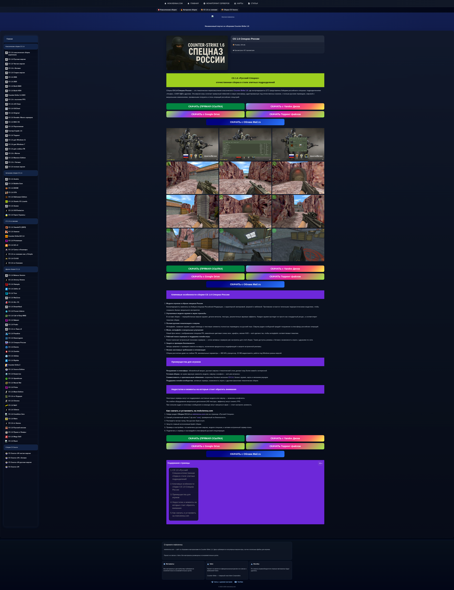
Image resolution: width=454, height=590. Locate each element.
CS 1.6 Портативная (15, 126)
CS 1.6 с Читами (14, 162)
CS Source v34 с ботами (17, 458)
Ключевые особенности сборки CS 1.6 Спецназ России (183, 487)
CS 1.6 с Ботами (14, 68)
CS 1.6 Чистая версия (16, 64)
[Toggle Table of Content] (319, 463)
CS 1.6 (231, 377)
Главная (10, 39)
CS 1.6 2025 (12, 82)
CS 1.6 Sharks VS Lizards (17, 201)
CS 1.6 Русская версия (17, 59)
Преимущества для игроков (181, 496)
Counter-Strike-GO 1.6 (16, 236)
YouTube (240, 582)
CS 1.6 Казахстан (14, 374)
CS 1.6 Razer (13, 441)
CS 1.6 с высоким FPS (16, 99)
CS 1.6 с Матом (14, 153)
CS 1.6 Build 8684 (14, 86)
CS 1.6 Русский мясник (17, 428)
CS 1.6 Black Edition (15, 392)
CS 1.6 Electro (13, 347)
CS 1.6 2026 (12, 77)
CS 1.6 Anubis (13, 179)
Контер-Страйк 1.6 (15, 131)
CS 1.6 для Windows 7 (16, 144)
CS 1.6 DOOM (13, 188)
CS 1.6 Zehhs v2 (14, 289)
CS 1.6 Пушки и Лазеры (17, 432)
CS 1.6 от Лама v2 (15, 329)
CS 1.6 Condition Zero (16, 414)
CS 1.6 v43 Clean (14, 104)
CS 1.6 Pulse (13, 387)
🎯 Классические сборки (167, 10)
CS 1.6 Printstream (15, 240)
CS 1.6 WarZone (14, 298)
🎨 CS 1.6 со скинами (209, 10)
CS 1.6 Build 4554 (14, 91)
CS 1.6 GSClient (14, 108)
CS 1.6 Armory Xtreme (16, 280)
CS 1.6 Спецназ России (17, 342)
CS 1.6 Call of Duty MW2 (17, 316)
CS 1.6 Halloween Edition (17, 197)
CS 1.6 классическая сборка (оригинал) (19, 54)
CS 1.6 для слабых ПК (16, 149)
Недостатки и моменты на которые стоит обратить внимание (184, 505)
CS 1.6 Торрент (14, 135)
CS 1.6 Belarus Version (16, 275)
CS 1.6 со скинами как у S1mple (20, 254)
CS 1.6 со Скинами (15, 263)
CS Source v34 (13, 467)
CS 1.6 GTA (12, 192)
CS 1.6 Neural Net (14, 383)
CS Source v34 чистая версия (19, 453)
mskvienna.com (198, 414)
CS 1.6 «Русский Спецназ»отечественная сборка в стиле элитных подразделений (183, 474)
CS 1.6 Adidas (13, 356)
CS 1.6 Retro (12, 419)
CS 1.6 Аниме (13, 206)
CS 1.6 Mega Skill (14, 437)
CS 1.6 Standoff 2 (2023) (17, 227)
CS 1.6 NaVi (12, 405)
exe (198, 417)
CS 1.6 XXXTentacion (16, 210)
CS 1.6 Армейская (15, 378)
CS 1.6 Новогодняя (15, 338)
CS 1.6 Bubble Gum (15, 183)
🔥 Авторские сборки (189, 10)
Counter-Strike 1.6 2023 (16, 95)
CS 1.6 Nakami (13, 320)
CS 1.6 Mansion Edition (17, 158)
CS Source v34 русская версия (20, 462)
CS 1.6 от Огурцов (15, 396)
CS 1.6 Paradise (14, 333)
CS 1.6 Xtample (14, 284)
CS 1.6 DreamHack (15, 307)
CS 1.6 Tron (12, 293)
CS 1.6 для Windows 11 (17, 140)
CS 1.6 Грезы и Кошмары (18, 249)
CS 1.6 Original (14, 113)
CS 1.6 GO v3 (13, 245)
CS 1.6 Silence (13, 410)
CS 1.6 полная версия (16, 167)
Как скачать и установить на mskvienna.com (184, 514)
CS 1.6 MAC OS (14, 122)
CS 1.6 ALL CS (13, 302)
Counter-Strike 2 (14, 365)
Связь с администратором (223, 582)
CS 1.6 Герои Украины (16, 215)
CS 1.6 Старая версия (16, 73)
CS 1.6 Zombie (13, 351)
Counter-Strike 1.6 (241, 90)
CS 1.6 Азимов (13, 231)
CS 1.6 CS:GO (13, 258)
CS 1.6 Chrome (13, 401)
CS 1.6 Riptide (13, 360)
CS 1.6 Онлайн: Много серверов (20, 117)
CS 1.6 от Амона (14, 423)
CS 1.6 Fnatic (13, 324)
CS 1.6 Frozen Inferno (16, 311)
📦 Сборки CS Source (229, 10)
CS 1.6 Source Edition (16, 369)
